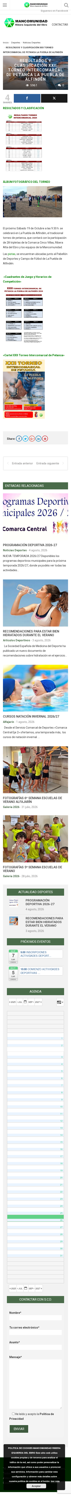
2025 (13, 1001)
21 (61, 1184)
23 (61, 1198)
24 (61, 1205)
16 (61, 1149)
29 (61, 1241)
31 (61, 1255)
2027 (37, 1001)
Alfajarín (9, 721)
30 (61, 1248)
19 (61, 1170)
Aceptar (36, 1486)
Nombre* (15, 1312)
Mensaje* (15, 1357)
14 (61, 1134)
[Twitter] (25, 439)
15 (61, 1142)
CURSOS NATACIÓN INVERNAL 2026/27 (31, 716)
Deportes (15, 42)
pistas (11, 254)
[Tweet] (54, 98)
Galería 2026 (11, 807)
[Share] (27, 98)
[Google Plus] (32, 439)
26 (61, 1220)
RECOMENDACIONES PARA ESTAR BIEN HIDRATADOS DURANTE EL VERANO (31, 633)
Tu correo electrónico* (24, 1327)
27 (61, 1227)
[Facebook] (19, 439)
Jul (20, 1001)
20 (61, 1177)
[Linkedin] (38, 439)
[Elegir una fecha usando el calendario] (25, 1002)
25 (61, 1212)
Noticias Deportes (31, 42)
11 (61, 1113)
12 (61, 1120)
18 (61, 1163)
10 (61, 1106)
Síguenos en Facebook (54, 10)
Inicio (5, 42)
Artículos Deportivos (17, 640)
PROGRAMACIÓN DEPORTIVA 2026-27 (30, 545)
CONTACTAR (60, 24)
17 (61, 1156)
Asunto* (14, 1342)
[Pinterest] (45, 439)
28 (61, 1234)
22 (61, 1191)
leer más (55, 1481)
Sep (30, 1001)
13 (61, 1127)
